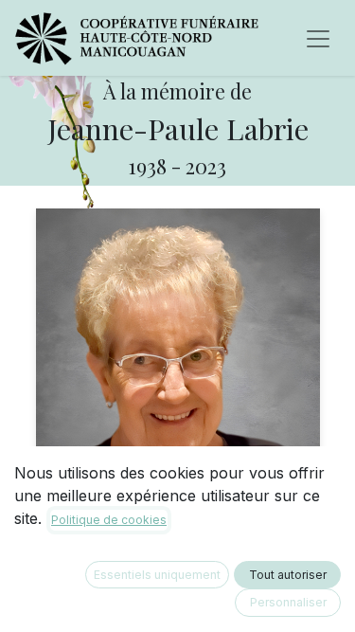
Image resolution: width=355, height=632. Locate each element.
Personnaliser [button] (288, 602)
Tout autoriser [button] (288, 575)
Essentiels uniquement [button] (157, 575)
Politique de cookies (109, 520)
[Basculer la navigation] (318, 38)
